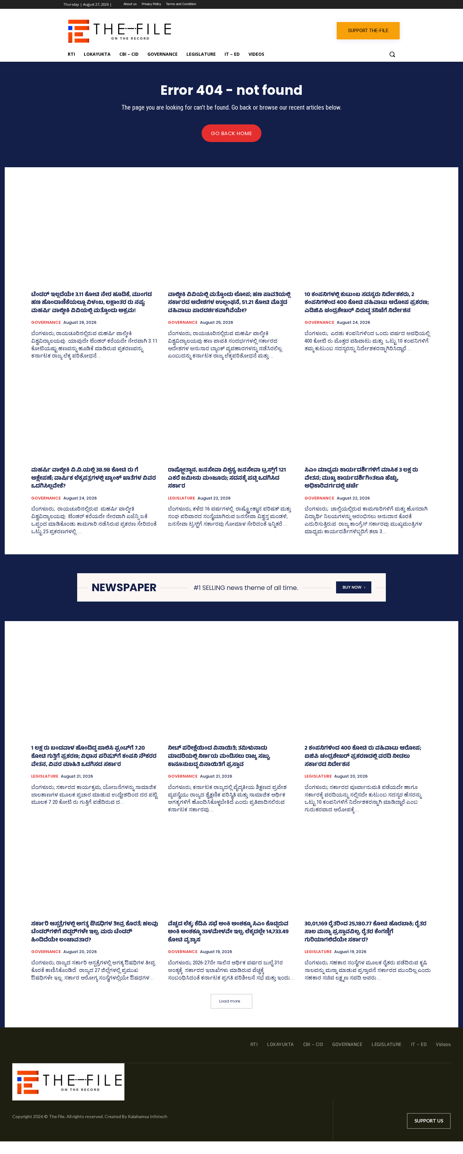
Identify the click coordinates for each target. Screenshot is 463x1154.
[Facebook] (361, 4)
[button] (392, 54)
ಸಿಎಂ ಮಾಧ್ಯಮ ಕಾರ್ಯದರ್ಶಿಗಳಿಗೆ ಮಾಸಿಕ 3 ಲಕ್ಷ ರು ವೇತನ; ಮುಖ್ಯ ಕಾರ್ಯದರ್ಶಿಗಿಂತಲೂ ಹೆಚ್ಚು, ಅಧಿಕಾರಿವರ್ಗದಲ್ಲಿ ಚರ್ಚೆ (361, 478)
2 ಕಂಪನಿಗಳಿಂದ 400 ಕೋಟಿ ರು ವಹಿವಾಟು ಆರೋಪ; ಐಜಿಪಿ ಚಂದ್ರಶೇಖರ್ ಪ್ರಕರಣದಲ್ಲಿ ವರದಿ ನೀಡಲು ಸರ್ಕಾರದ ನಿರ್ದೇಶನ (363, 756)
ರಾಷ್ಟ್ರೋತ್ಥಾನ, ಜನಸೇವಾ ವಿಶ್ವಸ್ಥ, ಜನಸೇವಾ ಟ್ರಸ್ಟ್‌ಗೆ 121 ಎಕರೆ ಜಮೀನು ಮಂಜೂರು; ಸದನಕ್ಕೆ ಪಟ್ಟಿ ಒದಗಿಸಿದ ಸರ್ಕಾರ (227, 478)
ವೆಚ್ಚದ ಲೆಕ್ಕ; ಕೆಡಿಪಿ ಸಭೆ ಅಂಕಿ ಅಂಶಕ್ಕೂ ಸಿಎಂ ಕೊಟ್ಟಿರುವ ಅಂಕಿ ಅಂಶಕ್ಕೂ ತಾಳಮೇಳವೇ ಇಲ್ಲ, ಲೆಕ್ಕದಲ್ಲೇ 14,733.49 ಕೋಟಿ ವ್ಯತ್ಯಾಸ (228, 932)
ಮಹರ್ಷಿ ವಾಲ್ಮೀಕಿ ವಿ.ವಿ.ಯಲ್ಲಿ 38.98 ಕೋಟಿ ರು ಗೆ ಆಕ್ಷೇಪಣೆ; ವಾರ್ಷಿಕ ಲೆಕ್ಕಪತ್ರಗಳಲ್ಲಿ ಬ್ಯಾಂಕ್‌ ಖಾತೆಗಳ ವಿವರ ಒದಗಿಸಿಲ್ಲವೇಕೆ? (93, 478)
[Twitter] (378, 4)
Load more (229, 1001)
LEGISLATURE (181, 498)
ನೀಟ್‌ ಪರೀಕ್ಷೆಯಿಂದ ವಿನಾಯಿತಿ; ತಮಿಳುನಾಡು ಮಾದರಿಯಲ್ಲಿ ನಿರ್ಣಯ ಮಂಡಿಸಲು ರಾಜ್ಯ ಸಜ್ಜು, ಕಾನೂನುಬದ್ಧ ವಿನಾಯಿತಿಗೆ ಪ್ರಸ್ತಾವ (219, 756)
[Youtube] (396, 4)
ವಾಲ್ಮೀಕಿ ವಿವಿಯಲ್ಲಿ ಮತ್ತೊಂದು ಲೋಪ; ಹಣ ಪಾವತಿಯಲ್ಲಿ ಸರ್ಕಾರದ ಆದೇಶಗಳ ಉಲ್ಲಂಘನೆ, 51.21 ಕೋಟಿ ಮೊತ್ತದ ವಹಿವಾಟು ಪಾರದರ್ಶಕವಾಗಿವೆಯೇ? (229, 303)
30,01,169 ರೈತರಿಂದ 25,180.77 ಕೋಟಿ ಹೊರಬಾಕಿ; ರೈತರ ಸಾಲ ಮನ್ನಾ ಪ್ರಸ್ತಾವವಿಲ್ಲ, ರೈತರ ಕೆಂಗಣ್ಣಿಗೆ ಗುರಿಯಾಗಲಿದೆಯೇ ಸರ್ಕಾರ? (365, 932)
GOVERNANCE (46, 322)
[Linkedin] (370, 4)
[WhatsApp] (387, 4)
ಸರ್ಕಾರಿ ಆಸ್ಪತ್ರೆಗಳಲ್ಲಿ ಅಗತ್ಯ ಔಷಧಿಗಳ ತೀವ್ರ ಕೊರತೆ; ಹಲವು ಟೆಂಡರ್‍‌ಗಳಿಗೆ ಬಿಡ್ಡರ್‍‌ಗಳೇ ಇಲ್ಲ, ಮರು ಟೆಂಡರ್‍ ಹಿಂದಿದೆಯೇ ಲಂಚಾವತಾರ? (94, 932)
